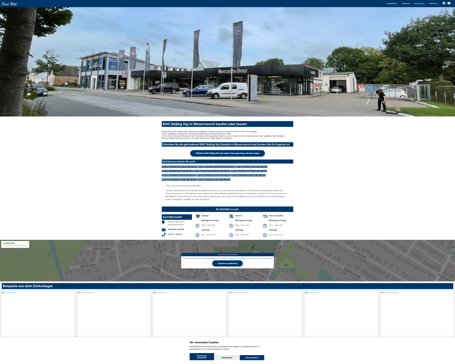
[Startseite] (9, 4)
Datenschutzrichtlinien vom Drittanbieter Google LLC (248, 258)
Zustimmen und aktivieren (227, 263)
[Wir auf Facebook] (444, 3)
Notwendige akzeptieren (202, 357)
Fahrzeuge (392, 4)
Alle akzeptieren (252, 358)
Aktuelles (419, 4)
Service (405, 4)
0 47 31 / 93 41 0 (175, 234)
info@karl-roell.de (176, 229)
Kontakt (433, 4)
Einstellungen (227, 358)
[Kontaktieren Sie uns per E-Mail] (449, 3)
